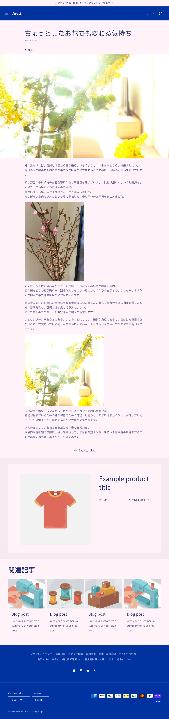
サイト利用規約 (127, 653)
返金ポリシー (124, 659)
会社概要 (60, 653)
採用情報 (91, 653)
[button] (7, 13)
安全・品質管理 (107, 653)
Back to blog (87, 450)
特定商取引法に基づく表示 (99, 659)
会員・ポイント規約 (48, 659)
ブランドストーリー (41, 653)
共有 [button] (30, 49)
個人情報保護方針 (72, 659)
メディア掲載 (75, 653)
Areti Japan (21, 711)
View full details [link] (136, 499)
